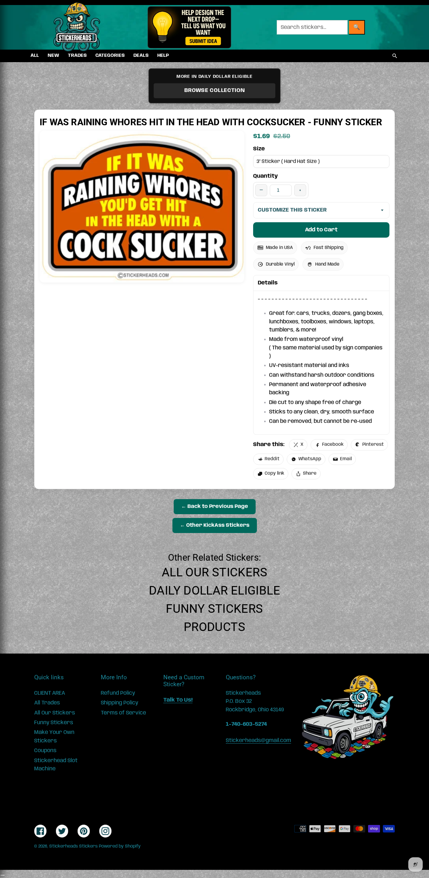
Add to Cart (321, 230)
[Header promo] (189, 27)
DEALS (141, 55)
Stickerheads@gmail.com (258, 740)
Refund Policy (118, 693)
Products (214, 627)
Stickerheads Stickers (73, 846)
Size (259, 149)
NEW (53, 55)
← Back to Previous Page (214, 506)
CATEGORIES (110, 55)
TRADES (77, 55)
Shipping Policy (119, 703)
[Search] (394, 56)
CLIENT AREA (49, 693)
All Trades (47, 703)
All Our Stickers (214, 572)
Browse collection (214, 90)
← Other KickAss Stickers (214, 525)
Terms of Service (123, 713)
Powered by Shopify (120, 846)
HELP (163, 55)
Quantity (265, 176)
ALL (34, 55)
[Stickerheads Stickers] (77, 27)
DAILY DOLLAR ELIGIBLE (214, 590)
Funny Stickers (214, 609)
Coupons (45, 750)
